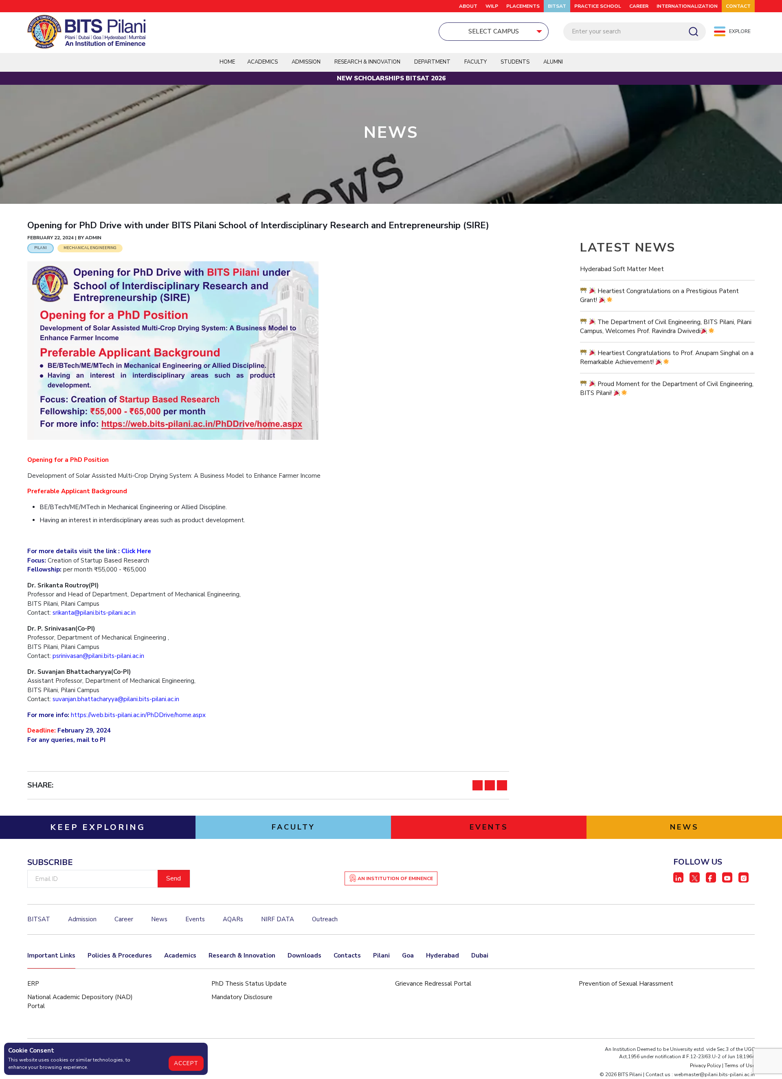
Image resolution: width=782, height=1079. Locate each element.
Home (227, 62)
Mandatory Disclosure (241, 997)
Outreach (325, 919)
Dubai (479, 955)
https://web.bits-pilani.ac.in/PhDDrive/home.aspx (138, 715)
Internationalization (687, 6)
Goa (408, 955)
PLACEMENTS (523, 6)
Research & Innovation (242, 955)
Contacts (347, 955)
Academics (180, 955)
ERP (33, 984)
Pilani (381, 955)
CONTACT (738, 6)
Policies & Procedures (120, 955)
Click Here (136, 551)
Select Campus (493, 31)
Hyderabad (442, 955)
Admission (306, 62)
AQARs (233, 919)
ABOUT (468, 6)
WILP (491, 6)
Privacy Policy (705, 1065)
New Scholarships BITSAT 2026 (391, 78)
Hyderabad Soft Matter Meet (622, 269)
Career (638, 6)
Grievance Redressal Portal (433, 984)
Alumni (553, 62)
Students (515, 62)
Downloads (304, 955)
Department (432, 62)
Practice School (597, 6)
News (159, 919)
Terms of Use (740, 1065)
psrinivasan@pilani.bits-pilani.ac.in (98, 656)
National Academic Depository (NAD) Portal (80, 1002)
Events (195, 919)
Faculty (475, 62)
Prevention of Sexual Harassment (626, 984)
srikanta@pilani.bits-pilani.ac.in (94, 613)
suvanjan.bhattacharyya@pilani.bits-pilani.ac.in (116, 699)
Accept (186, 1063)
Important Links (51, 955)
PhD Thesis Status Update (249, 984)
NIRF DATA (277, 919)
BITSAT (557, 6)
